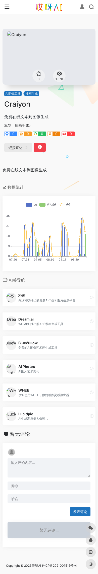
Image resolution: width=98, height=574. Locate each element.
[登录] (82, 7)
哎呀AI (36, 565)
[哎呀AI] (49, 7)
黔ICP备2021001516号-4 (59, 565)
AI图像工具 (13, 93)
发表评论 (80, 511)
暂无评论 (20, 434)
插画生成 (32, 93)
